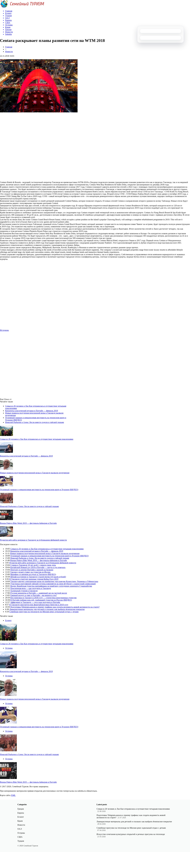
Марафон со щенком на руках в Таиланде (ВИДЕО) (33, 574)
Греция (20, 809)
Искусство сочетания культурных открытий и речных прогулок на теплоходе (131, 834)
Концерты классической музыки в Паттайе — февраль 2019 (31, 411)
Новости (9, 51)
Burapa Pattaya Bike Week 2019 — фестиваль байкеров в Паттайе (28, 523)
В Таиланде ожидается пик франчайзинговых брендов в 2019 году (38, 605)
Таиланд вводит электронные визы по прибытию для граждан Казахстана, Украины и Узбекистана (54, 581)
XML (13, 795)
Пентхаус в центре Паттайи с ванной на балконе (31, 570)
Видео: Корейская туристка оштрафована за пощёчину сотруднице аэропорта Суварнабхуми (51, 586)
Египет (8, 620)
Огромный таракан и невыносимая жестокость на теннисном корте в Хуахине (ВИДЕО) (39, 489)
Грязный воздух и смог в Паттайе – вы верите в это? (33, 595)
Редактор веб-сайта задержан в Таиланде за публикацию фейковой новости (33, 540)
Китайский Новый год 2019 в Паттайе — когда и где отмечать (37, 567)
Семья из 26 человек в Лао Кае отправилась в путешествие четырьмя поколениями (36, 439)
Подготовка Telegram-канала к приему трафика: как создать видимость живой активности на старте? (55, 607)
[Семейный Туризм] (22, 7)
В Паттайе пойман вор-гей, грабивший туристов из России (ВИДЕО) (41, 600)
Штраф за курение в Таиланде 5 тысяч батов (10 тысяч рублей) (38, 577)
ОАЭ (19, 829)
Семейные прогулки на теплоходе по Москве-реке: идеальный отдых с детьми (44, 612)
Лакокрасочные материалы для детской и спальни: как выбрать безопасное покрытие (47, 609)
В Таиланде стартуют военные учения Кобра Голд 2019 (33, 579)
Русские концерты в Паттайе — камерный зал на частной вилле (38, 593)
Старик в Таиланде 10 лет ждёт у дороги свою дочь (33, 565)
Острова (9, 648)
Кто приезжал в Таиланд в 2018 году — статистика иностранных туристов (43, 598)
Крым (20, 821)
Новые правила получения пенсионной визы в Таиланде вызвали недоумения (34, 473)
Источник (4, 330)
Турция (20, 841)
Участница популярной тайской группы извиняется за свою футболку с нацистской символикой (53, 584)
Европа (20, 813)
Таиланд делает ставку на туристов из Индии (30, 572)
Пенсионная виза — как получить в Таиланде (30, 588)
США (19, 837)
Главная (8, 47)
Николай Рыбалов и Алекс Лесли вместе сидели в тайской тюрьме (34, 422)
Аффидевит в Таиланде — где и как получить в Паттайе (35, 602)
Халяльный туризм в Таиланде (24, 591)
